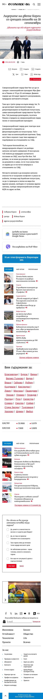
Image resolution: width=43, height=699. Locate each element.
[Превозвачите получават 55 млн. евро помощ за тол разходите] (8, 350)
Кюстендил (24, 386)
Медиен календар (10, 685)
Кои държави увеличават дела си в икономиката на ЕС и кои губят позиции (26, 453)
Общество (21, 9)
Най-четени (20, 269)
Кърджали (10, 386)
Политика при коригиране (28, 666)
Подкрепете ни (29, 678)
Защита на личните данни (30, 655)
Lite (25, 638)
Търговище (27, 407)
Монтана (18, 391)
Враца (8, 382)
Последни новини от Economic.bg (28, 505)
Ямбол (29, 411)
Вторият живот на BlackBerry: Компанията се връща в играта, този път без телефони (27, 465)
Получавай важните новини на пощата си (21, 618)
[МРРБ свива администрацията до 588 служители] (8, 339)
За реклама (8, 654)
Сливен (9, 403)
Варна (33, 374)
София (29, 403)
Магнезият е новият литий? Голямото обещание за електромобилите (26, 499)
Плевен (20, 395)
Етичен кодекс (9, 670)
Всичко (26, 642)
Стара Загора (12, 407)
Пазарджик (31, 391)
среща (6, 216)
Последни (8, 269)
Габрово (18, 382)
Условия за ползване (31, 675)
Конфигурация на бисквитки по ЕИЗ (10, 681)
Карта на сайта (29, 662)
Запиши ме (36, 621)
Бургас (24, 374)
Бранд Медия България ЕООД (29, 671)
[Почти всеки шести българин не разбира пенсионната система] (8, 277)
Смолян (19, 403)
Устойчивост (8, 634)
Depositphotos (29, 697)
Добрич (29, 382)
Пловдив (31, 395)
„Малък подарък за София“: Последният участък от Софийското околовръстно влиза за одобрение (27, 303)
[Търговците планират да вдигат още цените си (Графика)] (8, 288)
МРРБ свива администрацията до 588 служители (26, 340)
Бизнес (26, 630)
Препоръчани (33, 269)
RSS (38, 614)
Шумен (19, 411)
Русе (18, 399)
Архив (22, 566)
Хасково (9, 411)
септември (26, 212)
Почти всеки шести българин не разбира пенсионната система (26, 278)
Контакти (7, 665)
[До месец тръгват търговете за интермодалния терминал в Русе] (8, 315)
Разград (9, 399)
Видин (29, 378)
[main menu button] (39, 4)
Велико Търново (14, 378)
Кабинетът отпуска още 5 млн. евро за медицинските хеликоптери (27, 329)
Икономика (7, 630)
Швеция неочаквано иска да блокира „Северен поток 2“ (23, 600)
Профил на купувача (11, 678)
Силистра (28, 399)
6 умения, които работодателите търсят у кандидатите (26, 477)
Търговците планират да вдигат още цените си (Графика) (27, 289)
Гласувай (11, 566)
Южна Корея (19, 216)
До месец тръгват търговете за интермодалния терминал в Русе (27, 317)
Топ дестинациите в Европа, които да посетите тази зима (27, 487)
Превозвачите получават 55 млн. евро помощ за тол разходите (27, 351)
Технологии (8, 638)
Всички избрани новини (29, 357)
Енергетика (19, 595)
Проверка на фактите (11, 659)
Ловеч (8, 391)
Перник (10, 395)
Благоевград (11, 374)
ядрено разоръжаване (13, 221)
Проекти (6, 642)
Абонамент (8, 662)
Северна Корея (10, 212)
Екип (25, 659)
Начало (13, 9)
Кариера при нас (10, 675)
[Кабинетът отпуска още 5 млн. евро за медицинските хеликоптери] (8, 328)
